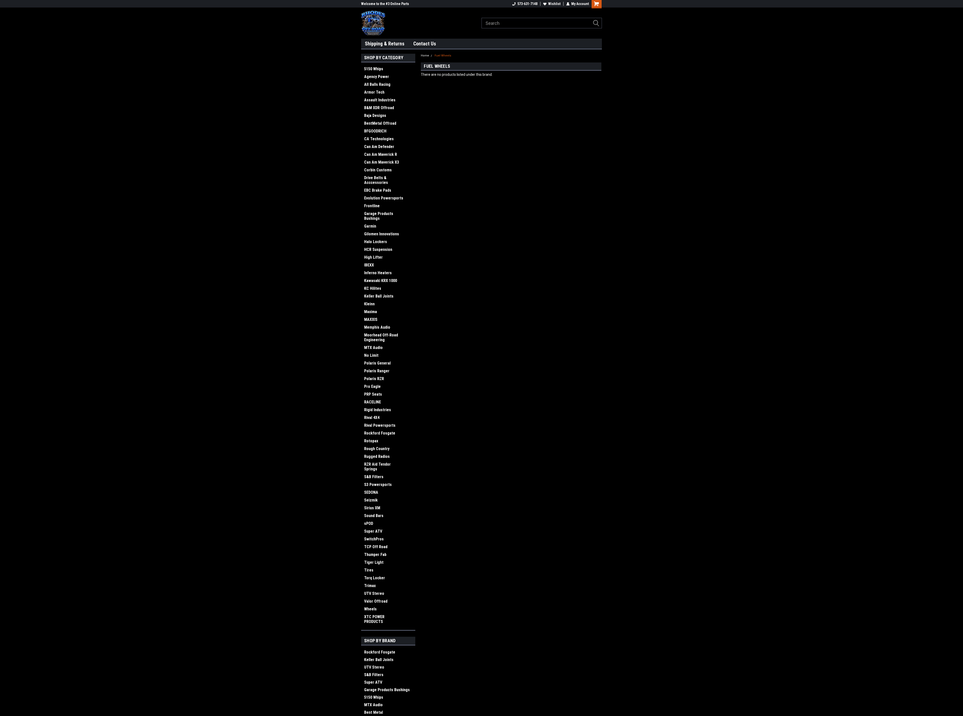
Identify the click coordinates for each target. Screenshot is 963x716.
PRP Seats (373, 394)
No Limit (371, 355)
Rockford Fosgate (379, 433)
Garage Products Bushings (378, 216)
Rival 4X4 (371, 417)
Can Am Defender (379, 146)
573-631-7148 (527, 4)
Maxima (370, 311)
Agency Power (376, 76)
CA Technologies (379, 138)
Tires (368, 570)
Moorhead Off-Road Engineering (381, 337)
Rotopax (371, 441)
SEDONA (371, 492)
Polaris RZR (374, 378)
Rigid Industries (377, 409)
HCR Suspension (378, 249)
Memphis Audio (377, 327)
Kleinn (369, 304)
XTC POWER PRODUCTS (374, 619)
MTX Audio (373, 347)
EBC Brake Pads (377, 190)
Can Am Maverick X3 (381, 162)
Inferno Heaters (378, 272)
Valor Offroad (375, 601)
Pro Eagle (372, 386)
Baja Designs (375, 115)
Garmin (370, 226)
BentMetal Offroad (380, 123)
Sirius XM (372, 508)
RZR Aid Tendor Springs (377, 466)
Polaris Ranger (376, 371)
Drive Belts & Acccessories (376, 180)
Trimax (370, 585)
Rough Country (376, 448)
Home (425, 55)
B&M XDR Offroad (379, 107)
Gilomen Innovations (381, 234)
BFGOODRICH (375, 131)
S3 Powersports (378, 484)
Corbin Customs (378, 170)
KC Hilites (372, 288)
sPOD (368, 523)
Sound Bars (373, 515)
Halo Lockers (375, 241)
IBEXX (369, 265)
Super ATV (373, 531)
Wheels (370, 609)
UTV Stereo (374, 593)
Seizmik (371, 500)
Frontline (372, 205)
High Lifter (373, 257)
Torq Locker (374, 578)
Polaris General (377, 363)
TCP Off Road (375, 546)
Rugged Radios (377, 456)
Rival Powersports (379, 425)
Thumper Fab (375, 554)
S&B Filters (373, 476)
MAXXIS (370, 319)
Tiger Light (373, 562)
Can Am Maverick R (380, 154)
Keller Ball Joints (378, 296)
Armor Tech (374, 92)
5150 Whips (373, 68)
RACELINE (372, 402)
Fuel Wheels (443, 55)
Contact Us (424, 44)
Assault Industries (379, 100)
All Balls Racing (377, 84)
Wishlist (554, 4)
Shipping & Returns (385, 44)
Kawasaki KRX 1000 (380, 280)
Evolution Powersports (383, 198)
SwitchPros (374, 539)
